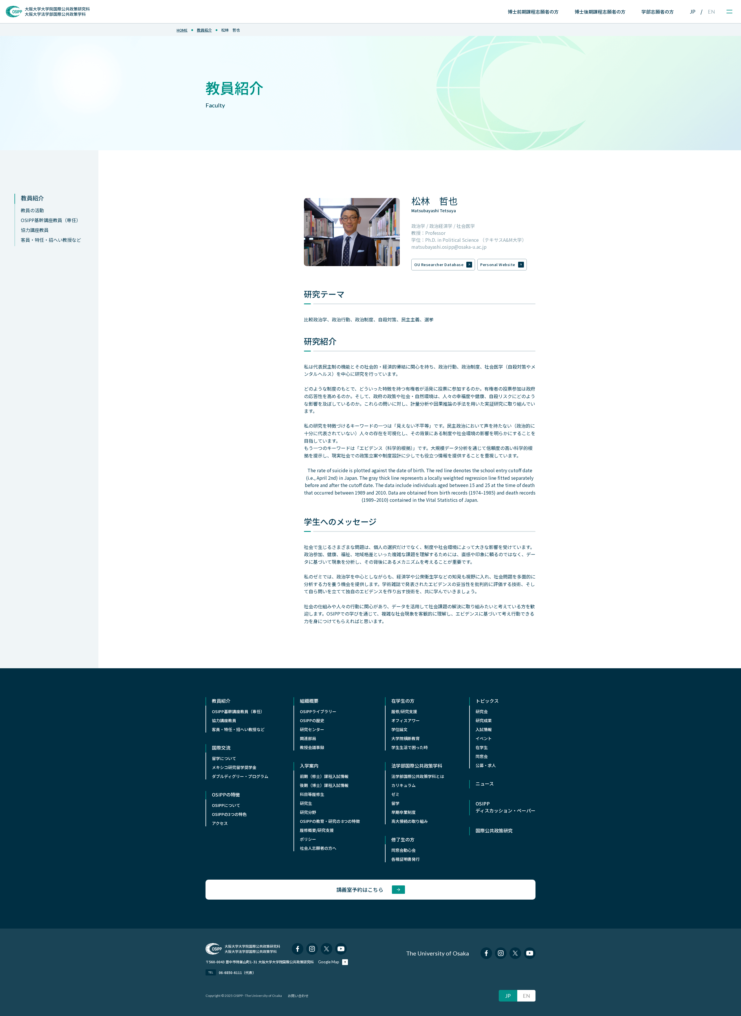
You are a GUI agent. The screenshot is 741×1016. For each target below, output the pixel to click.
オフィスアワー (405, 720)
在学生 (482, 747)
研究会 (482, 711)
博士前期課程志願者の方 (533, 11)
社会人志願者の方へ (318, 848)
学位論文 (399, 729)
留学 (395, 803)
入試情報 (484, 729)
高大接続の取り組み (409, 821)
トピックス (487, 700)
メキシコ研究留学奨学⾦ (234, 767)
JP (692, 11)
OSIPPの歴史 (312, 720)
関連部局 (308, 738)
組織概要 (309, 700)
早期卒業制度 (403, 812)
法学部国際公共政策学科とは (417, 776)
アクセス (220, 823)
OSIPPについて (226, 805)
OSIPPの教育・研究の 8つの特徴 (330, 821)
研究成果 (484, 720)
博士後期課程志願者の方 (600, 11)
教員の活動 (32, 210)
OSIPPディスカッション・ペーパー (505, 807)
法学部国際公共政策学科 (416, 765)
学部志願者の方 (657, 11)
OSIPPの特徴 (226, 794)
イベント (484, 738)
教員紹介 (204, 30)
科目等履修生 (312, 794)
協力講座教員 (35, 229)
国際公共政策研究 (494, 830)
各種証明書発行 (405, 859)
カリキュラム (403, 785)
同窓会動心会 (403, 850)
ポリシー (308, 839)
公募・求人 (486, 765)
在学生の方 (402, 700)
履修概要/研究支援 (317, 830)
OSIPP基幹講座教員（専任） (51, 220)
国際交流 (221, 747)
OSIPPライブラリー (318, 711)
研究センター (312, 729)
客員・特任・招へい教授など (51, 239)
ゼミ (395, 794)
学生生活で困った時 (409, 747)
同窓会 (482, 756)
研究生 (306, 803)
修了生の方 (402, 839)
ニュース (485, 783)
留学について (224, 758)
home (182, 30)
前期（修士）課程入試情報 (324, 776)
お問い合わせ (298, 995)
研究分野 (308, 812)
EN (711, 11)
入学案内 (309, 765)
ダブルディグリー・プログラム (240, 776)
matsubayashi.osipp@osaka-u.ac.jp (449, 246)
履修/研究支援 (404, 711)
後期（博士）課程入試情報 (324, 785)
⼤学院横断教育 (405, 738)
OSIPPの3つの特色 (229, 814)
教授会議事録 (312, 747)
